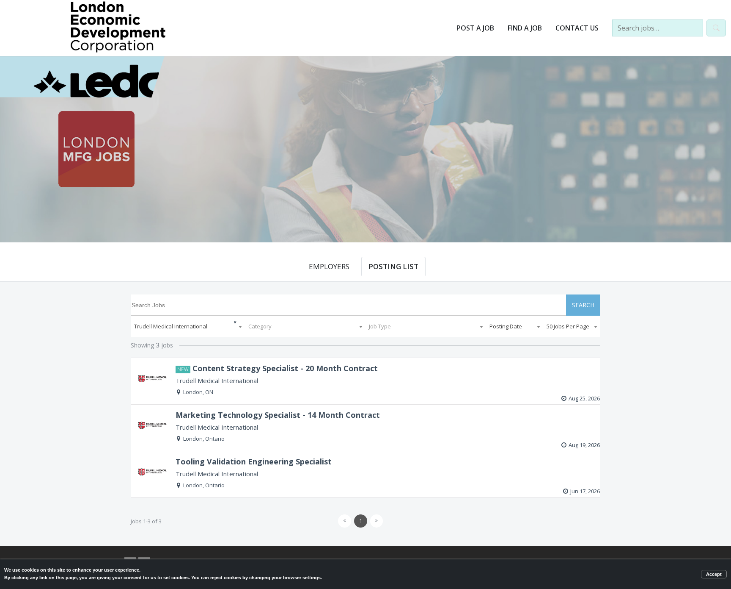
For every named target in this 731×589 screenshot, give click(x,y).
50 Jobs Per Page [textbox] (568, 326)
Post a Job (475, 28)
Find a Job (525, 28)
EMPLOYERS (329, 266)
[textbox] (305, 326)
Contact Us (577, 28)
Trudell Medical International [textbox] (170, 326)
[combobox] (188, 326)
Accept (714, 574)
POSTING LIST (393, 266)
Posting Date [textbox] (505, 326)
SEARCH (583, 305)
